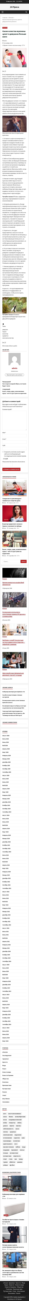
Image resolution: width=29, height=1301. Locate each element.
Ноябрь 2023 (6, 845)
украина (19, 1162)
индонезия (18, 1135)
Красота (5, 1062)
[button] (2, 12)
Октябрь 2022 (6, 885)
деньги (5, 1126)
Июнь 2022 (5, 898)
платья (22, 1150)
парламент (14, 1150)
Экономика (5, 1102)
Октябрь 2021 (6, 921)
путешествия (7, 1156)
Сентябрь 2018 (6, 1024)
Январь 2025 (6, 798)
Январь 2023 (6, 875)
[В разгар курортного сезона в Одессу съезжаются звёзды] (14, 513)
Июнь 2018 (5, 1034)
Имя (4, 432)
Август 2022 (5, 891)
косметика (16, 1141)
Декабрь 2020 (6, 951)
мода (23, 1147)
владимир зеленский (15, 1119)
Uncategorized (6, 1055)
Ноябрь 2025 (6, 765)
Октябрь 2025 (6, 769)
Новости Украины (7, 1075)
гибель (19, 1123)
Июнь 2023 (5, 858)
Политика (5, 1082)
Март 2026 (5, 752)
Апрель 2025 (6, 788)
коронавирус (7, 1141)
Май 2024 (5, 825)
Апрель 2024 (6, 828)
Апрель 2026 (6, 749)
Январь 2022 (6, 911)
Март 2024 (5, 832)
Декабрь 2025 (6, 762)
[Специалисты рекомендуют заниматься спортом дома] (14, 488)
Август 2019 (5, 994)
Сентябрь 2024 (6, 812)
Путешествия (6, 1088)
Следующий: (14, 391)
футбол (12, 1165)
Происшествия (6, 1085)
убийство (12, 1162)
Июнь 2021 (5, 935)
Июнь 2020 (5, 971)
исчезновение (7, 1138)
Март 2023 (5, 868)
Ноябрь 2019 (6, 988)
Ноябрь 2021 (6, 918)
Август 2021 (5, 928)
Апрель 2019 (6, 1004)
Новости (11, 1285)
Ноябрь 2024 (6, 805)
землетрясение (8, 1135)
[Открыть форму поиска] (26, 12)
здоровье (13, 1132)
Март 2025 (5, 792)
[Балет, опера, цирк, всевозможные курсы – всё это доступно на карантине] (14, 539)
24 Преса (14, 6)
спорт (5, 1159)
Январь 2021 (6, 948)
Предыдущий (14, 384)
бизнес (11, 1116)
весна (5, 1119)
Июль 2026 (5, 739)
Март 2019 (5, 1008)
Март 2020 (5, 978)
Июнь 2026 (5, 742)
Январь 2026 (6, 759)
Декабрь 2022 (6, 878)
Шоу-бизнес (6, 1098)
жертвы (18, 1126)
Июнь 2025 (5, 782)
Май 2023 (5, 862)
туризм (5, 1162)
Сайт (3, 445)
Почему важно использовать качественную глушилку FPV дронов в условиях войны (13, 614)
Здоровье (5, 1059)
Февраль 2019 (6, 1011)
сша (15, 1159)
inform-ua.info (13, 346)
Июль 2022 (5, 895)
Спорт (4, 1095)
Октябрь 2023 (6, 848)
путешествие (14, 1153)
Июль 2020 (5, 968)
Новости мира (6, 1072)
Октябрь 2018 (6, 1021)
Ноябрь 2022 (6, 881)
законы (5, 1132)
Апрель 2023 (6, 865)
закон (17, 1129)
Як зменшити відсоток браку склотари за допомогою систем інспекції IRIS (13, 1272)
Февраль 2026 (6, 755)
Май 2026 (5, 745)
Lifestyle (5, 27)
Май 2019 (5, 1001)
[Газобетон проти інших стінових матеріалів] (14, 1209)
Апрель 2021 (6, 941)
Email (4, 439)
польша (5, 1153)
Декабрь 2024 (6, 802)
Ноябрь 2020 (6, 955)
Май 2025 (5, 785)
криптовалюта (7, 1144)
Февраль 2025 (6, 795)
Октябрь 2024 (6, 808)
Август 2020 (5, 964)
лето (15, 1144)
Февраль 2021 (6, 945)
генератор (12, 1123)
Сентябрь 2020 (6, 961)
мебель (18, 1147)
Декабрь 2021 (6, 915)
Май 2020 (5, 974)
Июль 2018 (5, 1031)
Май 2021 (5, 938)
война (5, 1123)
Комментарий (7, 409)
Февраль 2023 (6, 871)
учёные (5, 1165)
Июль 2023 (5, 855)
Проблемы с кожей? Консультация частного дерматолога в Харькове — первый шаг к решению (13, 642)
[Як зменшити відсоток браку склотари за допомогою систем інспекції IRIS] (14, 1260)
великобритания (20, 1116)
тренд (21, 1159)
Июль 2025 (5, 778)
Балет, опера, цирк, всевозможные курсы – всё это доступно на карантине (14, 551)
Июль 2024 (5, 818)
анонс (5, 1116)
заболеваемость (8, 1129)
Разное (4, 579)
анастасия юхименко (14, 1113)
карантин (17, 1138)
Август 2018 (5, 1028)
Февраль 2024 (6, 835)
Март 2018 (5, 1041)
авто (4, 1113)
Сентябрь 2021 (6, 925)
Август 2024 (5, 815)
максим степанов (8, 1147)
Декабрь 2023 (6, 842)
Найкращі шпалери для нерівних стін (13, 691)
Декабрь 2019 (6, 984)
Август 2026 (5, 735)
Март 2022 (5, 905)
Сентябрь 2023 (6, 852)
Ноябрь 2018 (6, 1018)
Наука (4, 1069)
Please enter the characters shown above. (13, 461)
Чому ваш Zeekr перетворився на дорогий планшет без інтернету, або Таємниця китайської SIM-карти (13, 713)
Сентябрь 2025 (6, 772)
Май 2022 (5, 901)
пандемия (6, 1150)
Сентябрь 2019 (6, 991)
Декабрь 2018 (6, 1014)
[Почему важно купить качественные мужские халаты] (14, 1234)
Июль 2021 (5, 931)
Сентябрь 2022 (6, 888)
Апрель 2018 (6, 1038)
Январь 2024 (6, 838)
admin (5, 40)
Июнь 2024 (5, 822)
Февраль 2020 (6, 981)
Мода (4, 1065)
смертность (17, 1156)
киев (23, 1138)
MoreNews (10, 1299)
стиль (10, 1159)
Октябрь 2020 (6, 958)
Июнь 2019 (5, 998)
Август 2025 (5, 775)
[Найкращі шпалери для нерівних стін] (14, 1184)
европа (12, 1126)
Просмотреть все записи (14, 375)
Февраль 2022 (6, 908)
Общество (5, 1079)
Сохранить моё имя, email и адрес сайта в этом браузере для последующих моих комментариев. (15, 454)
